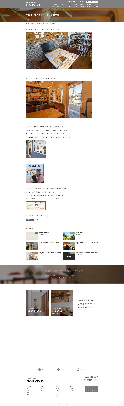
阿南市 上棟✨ (79, 232)
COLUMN (36, 219)
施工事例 (69, 5)
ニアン (57, 396)
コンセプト (29, 388)
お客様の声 (75, 5)
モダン (57, 394)
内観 (28, 392)
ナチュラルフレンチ (60, 388)
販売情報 (88, 5)
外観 (28, 390)
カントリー (58, 392)
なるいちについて (55, 5)
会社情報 (42, 390)
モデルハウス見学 (80, 1)
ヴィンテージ (59, 390)
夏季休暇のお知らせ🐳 (44, 232)
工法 (28, 394)
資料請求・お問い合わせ (92, 1)
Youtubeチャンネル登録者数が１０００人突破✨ (87, 252)
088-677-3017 (86, 304)
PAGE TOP (62, 361)
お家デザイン (63, 5)
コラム (72, 392)
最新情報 (72, 386)
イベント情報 (95, 5)
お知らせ (73, 388)
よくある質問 (81, 5)
